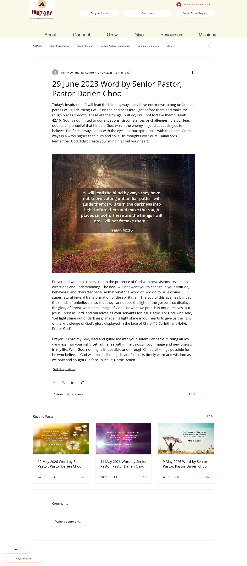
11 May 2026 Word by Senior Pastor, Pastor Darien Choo (123, 464)
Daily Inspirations (59, 45)
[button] (209, 45)
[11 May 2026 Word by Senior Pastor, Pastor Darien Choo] (123, 438)
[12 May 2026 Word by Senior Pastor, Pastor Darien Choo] (61, 438)
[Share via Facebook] (54, 382)
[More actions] (192, 72)
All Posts (37, 45)
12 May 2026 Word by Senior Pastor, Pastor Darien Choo (61, 464)
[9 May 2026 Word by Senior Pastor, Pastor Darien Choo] (186, 438)
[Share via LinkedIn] (73, 382)
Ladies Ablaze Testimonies (115, 45)
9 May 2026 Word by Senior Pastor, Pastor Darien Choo (185, 464)
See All (210, 416)
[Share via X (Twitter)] (63, 382)
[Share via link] (82, 382)
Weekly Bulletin (85, 45)
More (170, 45)
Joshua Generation (148, 45)
